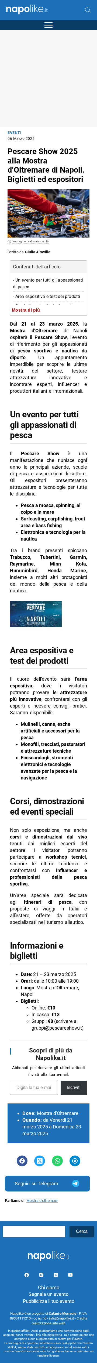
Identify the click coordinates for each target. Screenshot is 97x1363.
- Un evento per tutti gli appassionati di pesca (48, 283)
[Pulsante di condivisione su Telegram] (75, 1161)
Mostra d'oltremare (42, 1200)
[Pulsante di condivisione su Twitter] (39, 1161)
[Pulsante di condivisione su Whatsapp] (57, 1161)
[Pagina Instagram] (41, 1276)
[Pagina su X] (56, 1276)
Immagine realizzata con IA (30, 241)
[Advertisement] (48, 78)
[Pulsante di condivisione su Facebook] (22, 1161)
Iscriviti (74, 1087)
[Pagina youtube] (70, 1276)
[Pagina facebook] (27, 1276)
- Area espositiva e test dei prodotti (46, 296)
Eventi (14, 132)
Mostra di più (26, 310)
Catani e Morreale (63, 1313)
